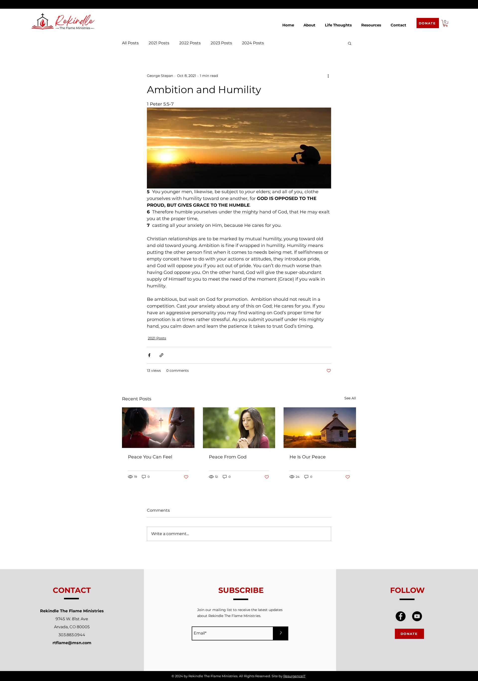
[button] (309, 23)
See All (350, 398)
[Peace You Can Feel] (158, 427)
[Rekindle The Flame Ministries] (401, 616)
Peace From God (227, 457)
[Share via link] (161, 355)
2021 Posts (159, 43)
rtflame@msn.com (72, 642)
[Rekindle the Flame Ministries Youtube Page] (417, 616)
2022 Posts (190, 43)
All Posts (130, 43)
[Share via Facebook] (149, 355)
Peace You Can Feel (150, 457)
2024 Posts (253, 43)
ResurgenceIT (294, 676)
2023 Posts (221, 43)
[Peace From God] (239, 427)
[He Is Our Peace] (320, 427)
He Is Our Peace (308, 457)
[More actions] (328, 76)
